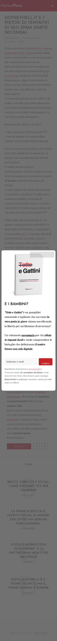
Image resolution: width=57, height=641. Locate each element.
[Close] (42, 255)
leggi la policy (35, 369)
